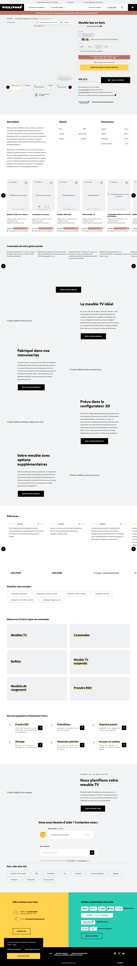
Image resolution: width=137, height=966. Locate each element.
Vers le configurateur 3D (94, 441)
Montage (19, 741)
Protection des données (79, 953)
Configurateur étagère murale (51, 600)
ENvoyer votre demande (31, 494)
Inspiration (71, 2)
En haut (120, 963)
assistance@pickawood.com (34, 919)
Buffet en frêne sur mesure (17, 214)
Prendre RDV (22, 724)
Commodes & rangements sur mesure (26, 19)
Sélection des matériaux (31, 387)
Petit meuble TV (88, 214)
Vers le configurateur (68, 290)
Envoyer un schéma (109, 741)
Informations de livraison (105, 928)
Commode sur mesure (40, 214)
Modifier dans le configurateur (104, 67)
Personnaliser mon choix (32, 949)
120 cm (98, 46)
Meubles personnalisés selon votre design (47, 2)
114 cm (90, 46)
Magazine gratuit (108, 724)
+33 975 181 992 (32, 911)
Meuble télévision (64, 214)
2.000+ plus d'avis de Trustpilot (111, 573)
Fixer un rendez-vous (93, 808)
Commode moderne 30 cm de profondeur (119, 215)
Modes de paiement (129, 908)
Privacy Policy (71, 861)
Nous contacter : (45, 846)
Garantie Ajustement (102, 921)
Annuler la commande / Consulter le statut (68, 955)
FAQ (65, 873)
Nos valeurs (14, 880)
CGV (51, 953)
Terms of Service (82, 861)
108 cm (82, 46)
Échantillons (64, 724)
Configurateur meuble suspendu (76, 594)
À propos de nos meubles (18, 873)
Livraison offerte (84, 89)
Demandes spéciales (68, 741)
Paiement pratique (85, 92)
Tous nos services (49, 880)
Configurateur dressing (102, 594)
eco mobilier (84, 81)
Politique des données (14, 949)
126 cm (106, 46)
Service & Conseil (91, 936)
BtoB (36, 873)
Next (70, 87)
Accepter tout (23, 956)
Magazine (116, 873)
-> (92, 852)
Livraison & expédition (97, 873)
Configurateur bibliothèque (19, 594)
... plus (14, 944)
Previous (8, 87)
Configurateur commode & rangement (22, 600)
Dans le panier (117, 80)
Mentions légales (61, 953)
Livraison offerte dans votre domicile (93, 2)
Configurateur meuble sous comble (46, 594)
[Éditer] (26, 182)
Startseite (10, 19)
